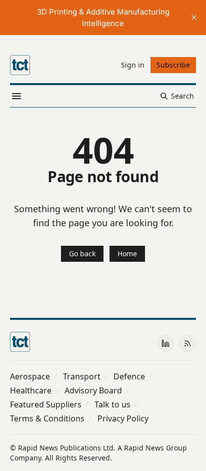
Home (127, 253)
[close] (194, 18)
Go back (82, 253)
